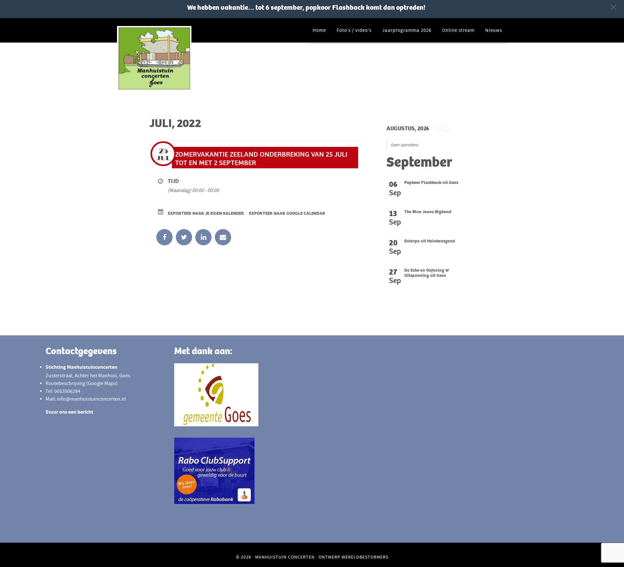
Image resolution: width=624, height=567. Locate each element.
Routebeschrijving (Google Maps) (82, 383)
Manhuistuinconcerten (175, 58)
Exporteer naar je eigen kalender (206, 213)
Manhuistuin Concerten (285, 557)
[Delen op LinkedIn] (203, 237)
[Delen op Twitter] (184, 237)
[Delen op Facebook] (164, 237)
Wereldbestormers (365, 557)
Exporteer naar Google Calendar (287, 213)
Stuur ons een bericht (69, 412)
